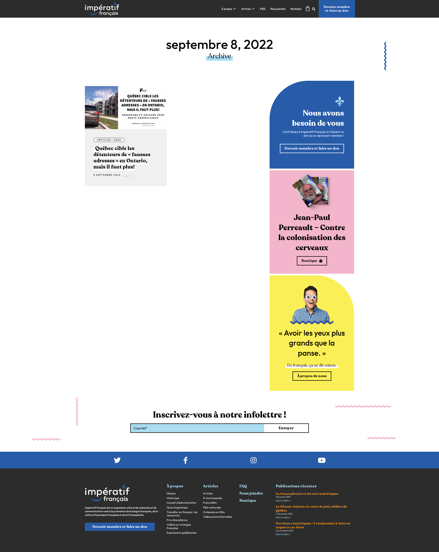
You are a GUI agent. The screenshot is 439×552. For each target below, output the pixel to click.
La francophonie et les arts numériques (307, 494)
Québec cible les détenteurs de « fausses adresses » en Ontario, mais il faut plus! (121, 157)
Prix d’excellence (177, 520)
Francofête (210, 502)
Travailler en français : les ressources (182, 514)
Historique (173, 498)
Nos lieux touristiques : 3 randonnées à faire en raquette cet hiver (313, 525)
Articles (208, 493)
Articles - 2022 (109, 139)
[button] (229, 9)
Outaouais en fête (214, 512)
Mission (171, 493)
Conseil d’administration (181, 502)
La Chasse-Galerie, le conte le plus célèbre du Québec (311, 508)
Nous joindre (251, 493)
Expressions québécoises (182, 532)
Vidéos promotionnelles (217, 516)
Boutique (247, 500)
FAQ (243, 486)
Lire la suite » (283, 500)
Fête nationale (212, 507)
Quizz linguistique (177, 507)
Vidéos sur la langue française (179, 526)
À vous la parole (212, 498)
